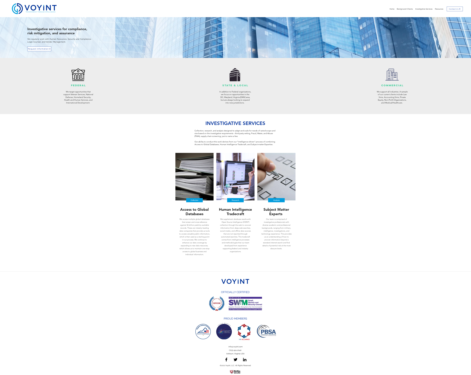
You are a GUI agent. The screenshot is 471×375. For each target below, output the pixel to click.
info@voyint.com (236, 347)
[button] (439, 9)
